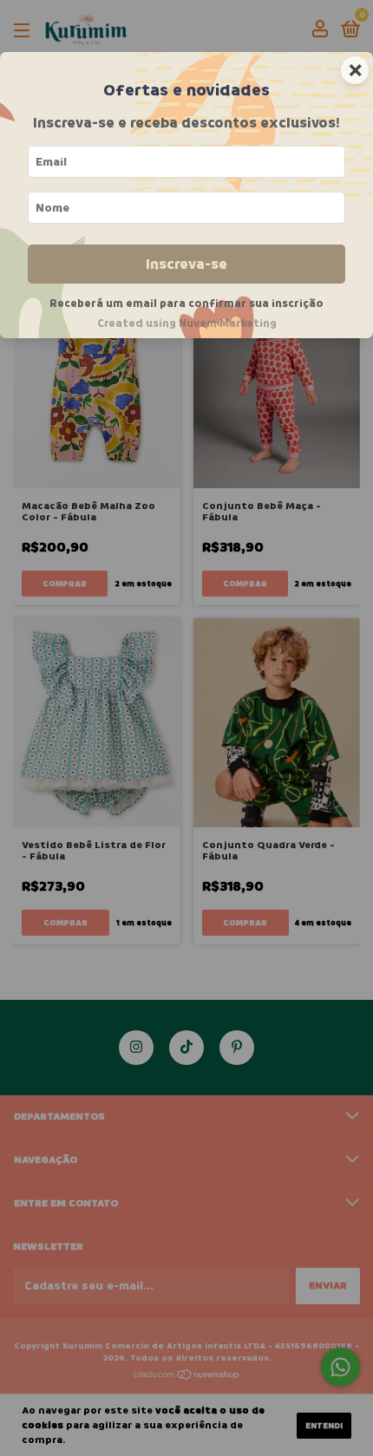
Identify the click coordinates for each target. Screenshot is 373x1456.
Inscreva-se (186, 264)
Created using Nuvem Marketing (187, 323)
